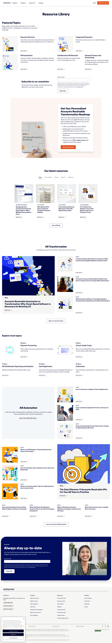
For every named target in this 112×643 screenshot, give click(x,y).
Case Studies (60, 604)
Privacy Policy (32, 567)
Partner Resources (61, 612)
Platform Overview (34, 598)
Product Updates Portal (62, 618)
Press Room (87, 601)
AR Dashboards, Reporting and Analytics (18, 366)
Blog (6, 297)
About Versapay (88, 598)
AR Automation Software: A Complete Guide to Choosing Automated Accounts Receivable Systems (93, 300)
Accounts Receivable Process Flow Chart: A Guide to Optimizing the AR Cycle (92, 427)
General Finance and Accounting (93, 56)
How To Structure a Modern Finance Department (92, 389)
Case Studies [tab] (48, 177)
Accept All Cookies (13, 631)
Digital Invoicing (34, 601)
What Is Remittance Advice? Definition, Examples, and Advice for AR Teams (69, 509)
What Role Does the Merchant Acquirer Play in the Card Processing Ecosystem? (42, 509)
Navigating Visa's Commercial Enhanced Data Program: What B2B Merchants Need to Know (23, 210)
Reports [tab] (63, 177)
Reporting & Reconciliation (36, 609)
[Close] (23, 618)
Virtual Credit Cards (84, 345)
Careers (86, 606)
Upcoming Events (61, 609)
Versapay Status (61, 615)
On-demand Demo (61, 598)
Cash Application (45, 366)
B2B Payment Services (35, 612)
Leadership (86, 604)
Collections (80, 366)
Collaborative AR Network (67, 55)
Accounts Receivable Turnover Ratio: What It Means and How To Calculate (14, 508)
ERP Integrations (34, 615)
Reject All (13, 634)
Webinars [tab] (70, 177)
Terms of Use (56, 626)
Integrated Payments (84, 37)
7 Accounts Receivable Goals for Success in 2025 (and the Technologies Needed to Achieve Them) (92, 259)
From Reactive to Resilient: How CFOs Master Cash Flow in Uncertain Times (86, 209)
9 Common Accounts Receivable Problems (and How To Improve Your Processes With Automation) (92, 280)
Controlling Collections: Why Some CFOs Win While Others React (67, 208)
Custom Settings (98, 630)
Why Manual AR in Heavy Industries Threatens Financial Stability (43, 209)
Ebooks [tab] (56, 177)
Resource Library (61, 601)
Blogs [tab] (40, 177)
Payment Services (27, 37)
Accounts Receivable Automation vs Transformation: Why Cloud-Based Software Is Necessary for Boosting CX (28, 304)
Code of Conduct (80, 626)
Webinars (59, 606)
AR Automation (26, 55)
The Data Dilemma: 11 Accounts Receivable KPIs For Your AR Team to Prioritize (83, 490)
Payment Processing (28, 345)
